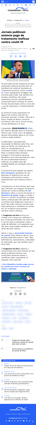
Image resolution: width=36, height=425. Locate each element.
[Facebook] (9, 5)
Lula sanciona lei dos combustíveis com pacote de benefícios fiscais (18, 374)
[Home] (18, 9)
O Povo (28, 321)
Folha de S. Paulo (8, 303)
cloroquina (6, 318)
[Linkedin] (17, 5)
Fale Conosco (26, 414)
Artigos (19, 414)
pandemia (28, 314)
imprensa (18, 303)
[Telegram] (6, 5)
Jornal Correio (17, 321)
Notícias (9, 20)
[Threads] (34, 5)
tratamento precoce (8, 314)
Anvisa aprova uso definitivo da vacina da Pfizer (22, 350)
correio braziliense (16, 306)
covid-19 (20, 314)
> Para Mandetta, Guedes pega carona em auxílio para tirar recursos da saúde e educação (17, 266)
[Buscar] (33, 1)
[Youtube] (26, 5)
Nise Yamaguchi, (8, 173)
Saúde (4, 328)
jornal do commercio (9, 310)
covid (14, 318)
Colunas (14, 414)
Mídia (11, 328)
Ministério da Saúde (9, 195)
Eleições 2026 (18, 20)
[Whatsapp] (2, 5)
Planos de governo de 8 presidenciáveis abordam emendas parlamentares (18, 382)
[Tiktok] (30, 5)
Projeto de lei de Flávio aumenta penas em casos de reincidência (18, 366)
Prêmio (27, 20)
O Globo (5, 306)
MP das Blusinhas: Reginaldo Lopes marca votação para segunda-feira (17, 390)
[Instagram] (21, 5)
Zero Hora (28, 303)
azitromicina (6, 321)
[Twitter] (13, 5)
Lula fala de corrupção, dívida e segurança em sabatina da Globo (16, 398)
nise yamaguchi (24, 318)
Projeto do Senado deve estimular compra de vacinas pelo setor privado (22, 342)
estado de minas (23, 310)
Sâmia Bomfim (18, 128)
